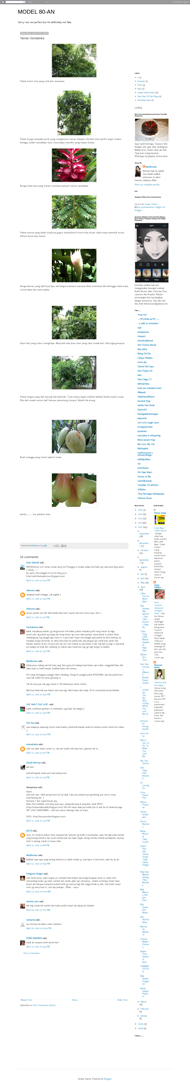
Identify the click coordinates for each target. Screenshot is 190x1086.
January (144, 1015)
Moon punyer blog (146, 439)
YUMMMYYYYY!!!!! (144, 969)
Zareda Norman (33, 762)
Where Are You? (143, 657)
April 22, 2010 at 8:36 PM (38, 863)
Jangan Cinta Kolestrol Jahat (144, 956)
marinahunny (32, 627)
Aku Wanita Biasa (144, 919)
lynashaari (142, 431)
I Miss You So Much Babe (144, 597)
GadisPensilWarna (146, 396)
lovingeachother (145, 427)
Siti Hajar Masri (145, 472)
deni (139, 375)
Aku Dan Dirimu (144, 762)
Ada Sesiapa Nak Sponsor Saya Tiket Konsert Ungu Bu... (144, 617)
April (143, 587)
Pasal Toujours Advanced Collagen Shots (158, 608)
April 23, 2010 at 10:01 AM (38, 891)
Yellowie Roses (145, 498)
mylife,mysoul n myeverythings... (145, 453)
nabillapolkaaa (144, 459)
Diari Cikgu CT (145, 379)
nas (139, 463)
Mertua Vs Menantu (144, 930)
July (143, 574)
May (143, 582)
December (144, 533)
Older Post (122, 1000)
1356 (139, 327)
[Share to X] (60, 545)
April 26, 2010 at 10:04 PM (38, 928)
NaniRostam (32, 661)
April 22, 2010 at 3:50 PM (38, 713)
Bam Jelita (142, 349)
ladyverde (142, 418)
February (145, 1009)
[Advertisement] (74, 976)
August (144, 567)
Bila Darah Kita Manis (144, 908)
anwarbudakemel (145, 340)
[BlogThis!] (57, 545)
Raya (139, 88)
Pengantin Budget (34, 873)
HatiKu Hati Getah (146, 405)
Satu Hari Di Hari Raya (148, 96)
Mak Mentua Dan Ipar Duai (144, 895)
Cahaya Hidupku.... (146, 358)
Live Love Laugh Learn (148, 422)
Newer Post (26, 1000)
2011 (140, 522)
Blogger (108, 1079)
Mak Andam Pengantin (144, 980)
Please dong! (160, 513)
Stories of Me (144, 476)
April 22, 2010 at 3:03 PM (38, 580)
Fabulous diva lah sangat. (160, 683)
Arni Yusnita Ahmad (147, 345)
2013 (140, 514)
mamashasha (32, 744)
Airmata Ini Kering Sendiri (144, 725)
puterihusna (143, 468)
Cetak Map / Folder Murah (160, 529)
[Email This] (54, 545)
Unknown (30, 590)
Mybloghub (143, 448)
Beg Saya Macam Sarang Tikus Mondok (144, 878)
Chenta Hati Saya (146, 366)
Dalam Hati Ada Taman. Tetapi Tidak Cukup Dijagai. (144, 857)
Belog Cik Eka (144, 353)
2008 (141, 1028)
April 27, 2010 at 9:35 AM (38, 946)
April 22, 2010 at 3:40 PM (38, 694)
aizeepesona (143, 332)
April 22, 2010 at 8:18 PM (37, 845)
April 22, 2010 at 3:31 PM (37, 617)
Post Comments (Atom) (44, 1005)
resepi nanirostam (145, 92)
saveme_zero (32, 901)
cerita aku (142, 362)
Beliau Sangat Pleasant (144, 992)
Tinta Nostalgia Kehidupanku (151, 493)
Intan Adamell (32, 562)
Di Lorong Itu (144, 785)
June (143, 578)
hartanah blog (144, 401)
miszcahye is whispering (149, 435)
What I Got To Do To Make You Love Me (144, 748)
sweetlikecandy (145, 481)
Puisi (139, 85)
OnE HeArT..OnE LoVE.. (37, 704)
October (144, 550)
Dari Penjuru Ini (145, 370)
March (143, 1001)
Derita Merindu (144, 824)
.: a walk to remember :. (149, 323)
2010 (140, 527)
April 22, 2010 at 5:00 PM (38, 734)
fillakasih (142, 392)
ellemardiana (143, 383)
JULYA (29, 830)
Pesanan (141, 81)
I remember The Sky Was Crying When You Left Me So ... (144, 702)
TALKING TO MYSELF (148, 485)
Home (74, 1000)
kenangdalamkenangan (148, 414)
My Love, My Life (146, 444)
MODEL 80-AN (36, 12)
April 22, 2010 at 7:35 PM (38, 777)
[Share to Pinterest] (65, 545)
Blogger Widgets (151, 204)
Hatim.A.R (142, 409)
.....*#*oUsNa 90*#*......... (148, 319)
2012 (140, 518)
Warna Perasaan (144, 805)
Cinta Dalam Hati (144, 795)
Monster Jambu (158, 666)
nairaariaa (30, 919)
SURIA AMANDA (34, 938)
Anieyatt (141, 336)
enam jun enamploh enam (149, 388)
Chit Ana (30, 723)
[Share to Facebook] (62, 545)
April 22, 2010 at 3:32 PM (38, 651)
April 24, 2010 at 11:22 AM (38, 910)
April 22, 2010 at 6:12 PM (38, 752)
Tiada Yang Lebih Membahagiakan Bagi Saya (144, 640)
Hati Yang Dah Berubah (144, 773)
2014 (140, 509)
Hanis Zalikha (157, 586)
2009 (141, 1024)
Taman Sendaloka (144, 814)
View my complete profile (147, 184)
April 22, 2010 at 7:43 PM (38, 820)
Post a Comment (32, 953)
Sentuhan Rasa (144, 100)
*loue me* (142, 314)
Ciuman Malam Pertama (144, 943)
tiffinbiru (142, 489)
